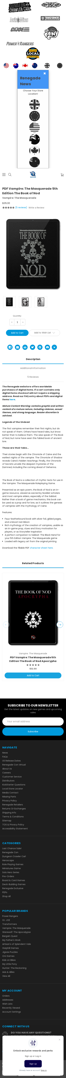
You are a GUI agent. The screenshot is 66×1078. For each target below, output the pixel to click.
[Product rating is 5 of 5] (8, 207)
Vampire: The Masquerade (16, 928)
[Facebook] (10, 347)
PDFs (4, 892)
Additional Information (33, 368)
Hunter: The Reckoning (14, 968)
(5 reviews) (21, 207)
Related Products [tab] (33, 563)
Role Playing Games (12, 864)
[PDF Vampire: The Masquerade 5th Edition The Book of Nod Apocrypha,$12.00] (33, 612)
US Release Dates (11, 760)
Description (33, 359)
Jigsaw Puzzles (10, 952)
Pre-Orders (8, 876)
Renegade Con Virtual (14, 764)
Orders (6, 995)
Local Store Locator (12, 788)
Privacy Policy (9, 800)
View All (6, 976)
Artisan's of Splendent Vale (16, 944)
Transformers (9, 924)
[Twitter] (32, 347)
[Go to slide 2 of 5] (60, 624)
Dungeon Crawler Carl (14, 856)
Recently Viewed (11, 1007)
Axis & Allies (8, 972)
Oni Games (8, 956)
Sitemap (6, 820)
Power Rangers (10, 916)
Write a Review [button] (36, 207)
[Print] (25, 347)
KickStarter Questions (13, 784)
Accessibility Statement (15, 828)
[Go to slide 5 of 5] (6, 624)
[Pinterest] (40, 347)
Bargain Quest (9, 936)
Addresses (7, 999)
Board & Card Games (13, 880)
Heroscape (8, 860)
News (5, 752)
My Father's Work (11, 940)
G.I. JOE (6, 920)
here (12, 399)
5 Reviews (33, 376)
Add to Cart (33, 675)
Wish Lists (7, 1003)
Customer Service (12, 776)
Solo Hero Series (10, 872)
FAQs (5, 756)
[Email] (17, 347)
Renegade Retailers (12, 804)
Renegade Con (10, 852)
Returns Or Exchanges (14, 808)
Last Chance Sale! (11, 848)
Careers (6, 772)
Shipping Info (9, 812)
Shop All (6, 896)
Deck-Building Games (13, 884)
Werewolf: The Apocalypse (16, 932)
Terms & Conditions (13, 816)
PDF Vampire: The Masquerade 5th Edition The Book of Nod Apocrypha (32, 659)
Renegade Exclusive (12, 888)
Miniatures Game (11, 868)
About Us (7, 768)
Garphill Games (10, 948)
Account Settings (11, 1011)
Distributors (8, 780)
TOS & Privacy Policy (13, 824)
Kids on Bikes (9, 960)
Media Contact (10, 792)
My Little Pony (9, 964)
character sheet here (41, 547)
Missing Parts (9, 796)
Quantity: (17, 315)
